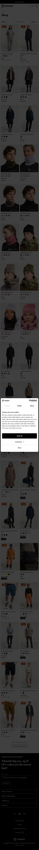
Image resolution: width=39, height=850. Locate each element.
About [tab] (32, 405)
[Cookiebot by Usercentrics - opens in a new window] (29, 401)
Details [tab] (19, 405)
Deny (19, 448)
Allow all (19, 436)
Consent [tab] (7, 405)
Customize (18, 442)
